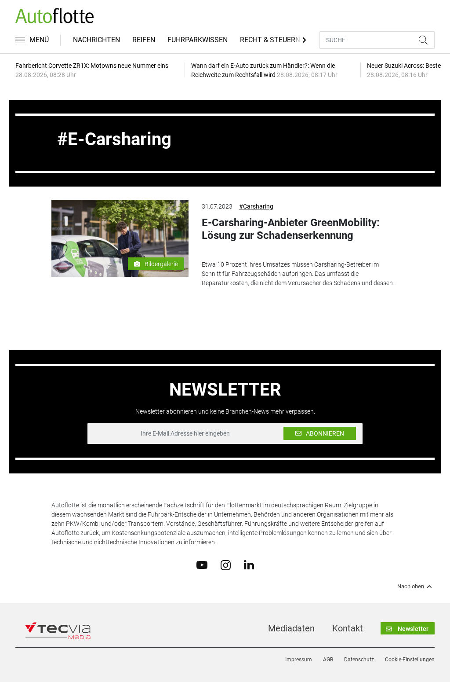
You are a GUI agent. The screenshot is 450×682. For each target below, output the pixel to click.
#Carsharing (256, 206)
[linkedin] (249, 564)
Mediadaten (291, 628)
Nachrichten (96, 40)
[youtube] (201, 564)
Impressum (298, 659)
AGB (328, 659)
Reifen (143, 40)
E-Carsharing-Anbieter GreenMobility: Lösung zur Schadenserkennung (291, 229)
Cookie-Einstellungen (410, 659)
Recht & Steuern (270, 40)
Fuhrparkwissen (197, 40)
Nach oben (410, 586)
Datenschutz (359, 659)
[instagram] (226, 564)
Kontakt (347, 628)
